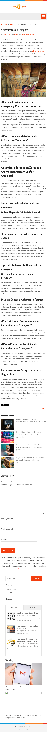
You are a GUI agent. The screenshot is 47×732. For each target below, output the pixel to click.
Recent (32, 607)
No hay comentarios (27, 35)
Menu (43, 16)
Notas (12, 24)
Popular (14, 607)
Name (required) (7, 519)
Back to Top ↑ (23, 729)
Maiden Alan (6, 35)
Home (5, 24)
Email (9, 592)
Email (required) (7, 529)
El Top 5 (17, 726)
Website (4, 539)
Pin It (44, 408)
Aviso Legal (11, 589)
